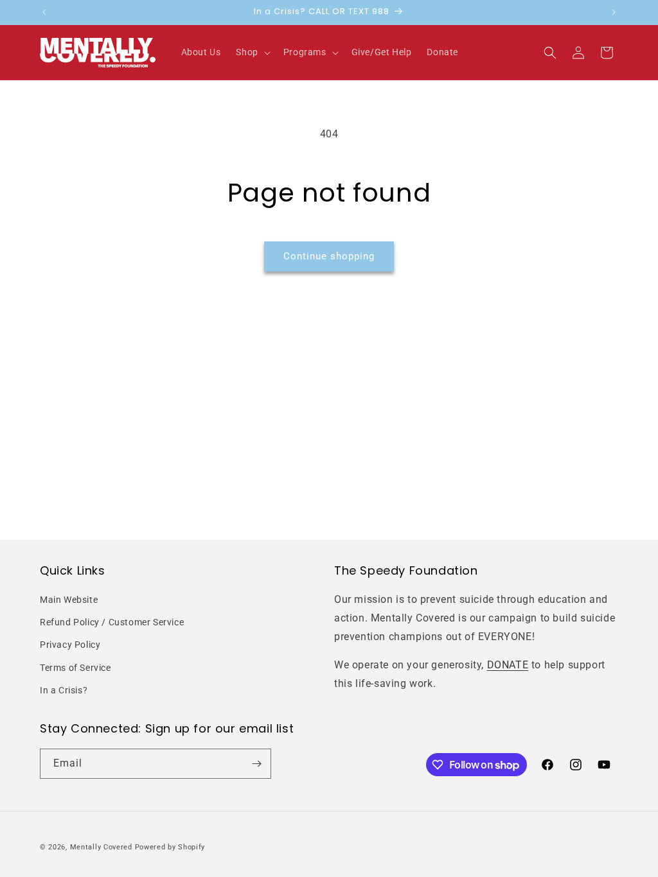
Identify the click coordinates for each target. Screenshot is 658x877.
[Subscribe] (256, 764)
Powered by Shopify (170, 847)
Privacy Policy (70, 644)
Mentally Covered (101, 847)
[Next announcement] (614, 12)
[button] (251, 52)
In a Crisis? (63, 690)
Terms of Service (75, 668)
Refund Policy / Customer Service (112, 622)
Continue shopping (329, 256)
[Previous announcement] (44, 12)
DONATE (508, 665)
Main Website (69, 600)
